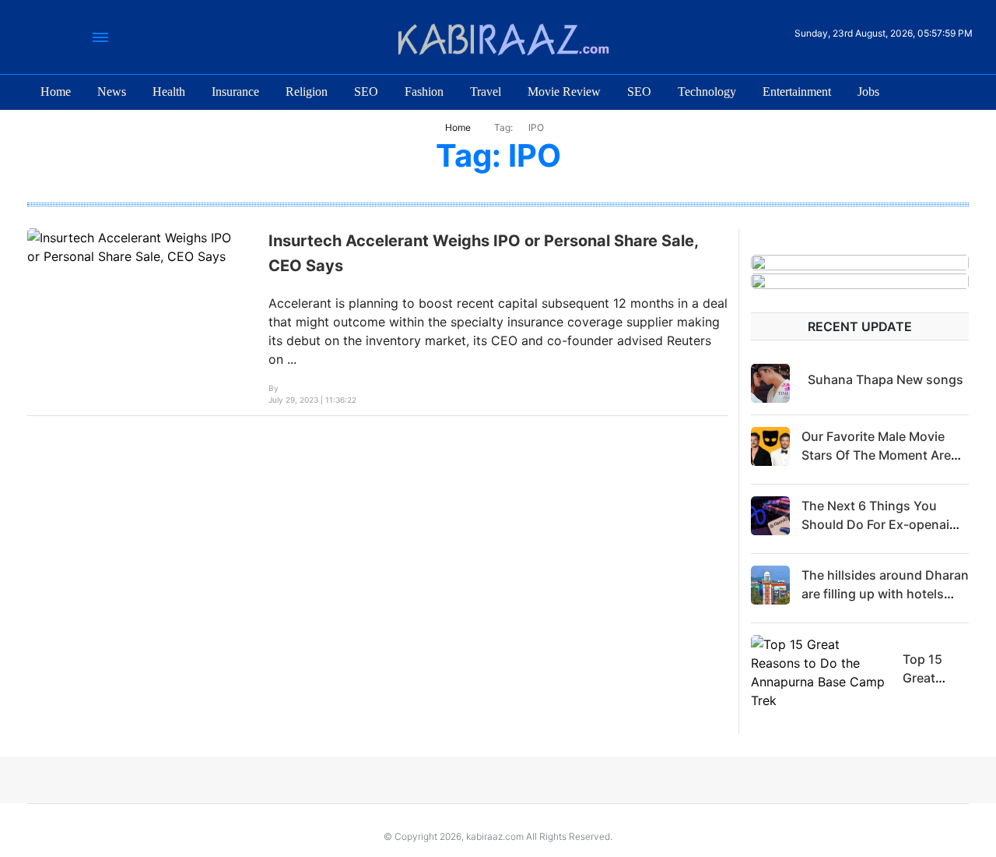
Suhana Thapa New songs (885, 379)
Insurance (235, 91)
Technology (707, 91)
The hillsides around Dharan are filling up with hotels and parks (885, 593)
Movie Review (564, 91)
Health (169, 91)
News (111, 91)
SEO (366, 91)
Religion (307, 91)
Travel (485, 91)
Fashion (424, 91)
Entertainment (797, 91)
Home (55, 91)
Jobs (868, 91)
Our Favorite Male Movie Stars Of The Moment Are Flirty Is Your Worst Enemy (880, 454)
